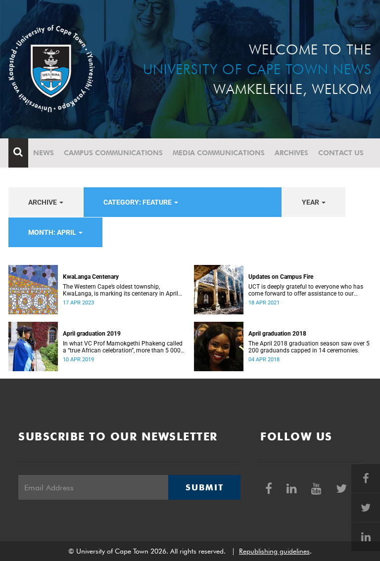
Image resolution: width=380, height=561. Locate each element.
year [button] (311, 202)
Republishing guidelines (274, 551)
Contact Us (341, 153)
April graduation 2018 (277, 333)
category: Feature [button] (138, 202)
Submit (204, 487)
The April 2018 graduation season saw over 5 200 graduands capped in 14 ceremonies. (309, 347)
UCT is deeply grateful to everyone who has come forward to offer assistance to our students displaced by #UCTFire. (305, 290)
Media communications (219, 153)
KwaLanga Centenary (91, 276)
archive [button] (43, 202)
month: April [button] (53, 232)
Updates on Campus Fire (280, 276)
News (43, 153)
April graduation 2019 (92, 333)
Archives (291, 153)
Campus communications (113, 153)
